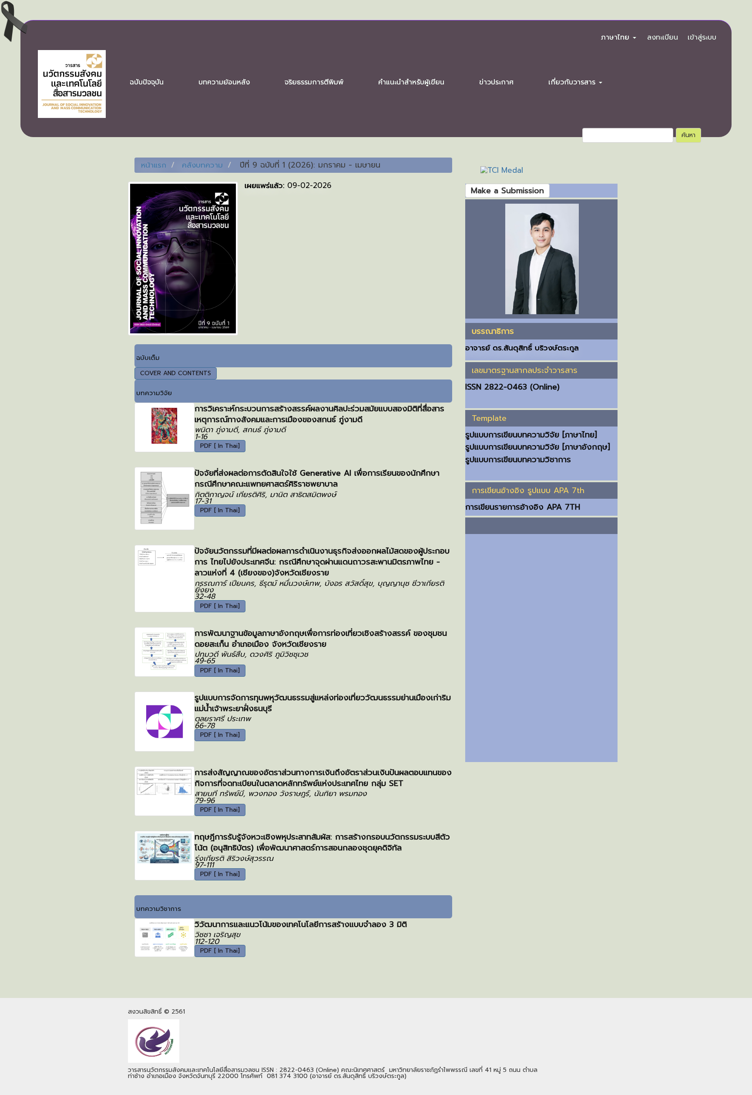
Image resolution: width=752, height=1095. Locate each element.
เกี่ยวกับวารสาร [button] (573, 82)
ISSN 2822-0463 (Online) (512, 387)
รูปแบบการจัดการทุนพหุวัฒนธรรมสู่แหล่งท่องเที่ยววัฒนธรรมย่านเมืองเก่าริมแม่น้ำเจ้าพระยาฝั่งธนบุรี (323, 703)
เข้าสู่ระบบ (702, 37)
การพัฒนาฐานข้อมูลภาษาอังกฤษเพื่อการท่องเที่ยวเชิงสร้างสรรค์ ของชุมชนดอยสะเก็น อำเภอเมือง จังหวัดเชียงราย (321, 638)
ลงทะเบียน (662, 37)
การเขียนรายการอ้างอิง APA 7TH (522, 507)
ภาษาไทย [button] (616, 37)
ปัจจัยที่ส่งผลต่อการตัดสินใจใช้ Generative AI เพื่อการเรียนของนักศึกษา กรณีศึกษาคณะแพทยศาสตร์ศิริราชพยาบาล (317, 478)
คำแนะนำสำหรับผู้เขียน (411, 82)
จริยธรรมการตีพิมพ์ (314, 82)
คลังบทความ (202, 165)
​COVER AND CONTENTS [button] (175, 373)
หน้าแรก (153, 165)
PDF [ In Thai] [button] (220, 445)
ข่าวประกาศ (496, 82)
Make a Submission (507, 191)
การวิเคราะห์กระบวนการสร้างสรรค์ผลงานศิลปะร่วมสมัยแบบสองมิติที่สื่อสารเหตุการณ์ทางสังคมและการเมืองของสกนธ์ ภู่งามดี (319, 414)
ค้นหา (688, 135)
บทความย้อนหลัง (224, 82)
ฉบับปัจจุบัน (147, 82)
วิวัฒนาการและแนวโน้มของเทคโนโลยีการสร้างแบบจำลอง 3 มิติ (301, 924)
